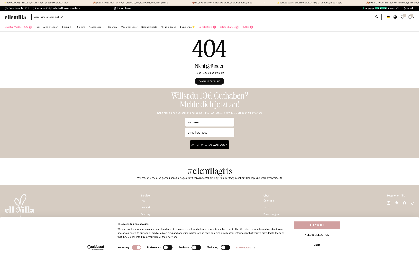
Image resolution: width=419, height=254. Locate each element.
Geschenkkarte (149, 27)
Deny (316, 244)
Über (266, 195)
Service (145, 195)
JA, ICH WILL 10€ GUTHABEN (209, 145)
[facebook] (404, 203)
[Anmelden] (395, 17)
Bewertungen (271, 214)
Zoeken (377, 17)
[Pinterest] (396, 203)
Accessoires (95, 27)
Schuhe (81, 27)
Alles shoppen (50, 27)
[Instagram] (388, 203)
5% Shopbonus (124, 8)
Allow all (317, 225)
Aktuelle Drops (168, 27)
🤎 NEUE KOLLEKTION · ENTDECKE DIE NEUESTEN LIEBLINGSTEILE (207, 2)
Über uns (268, 200)
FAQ (143, 200)
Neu (37, 27)
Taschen (112, 27)
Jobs (266, 207)
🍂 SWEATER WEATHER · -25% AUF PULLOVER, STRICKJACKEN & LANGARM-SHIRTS (115, 2)
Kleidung (66, 27)
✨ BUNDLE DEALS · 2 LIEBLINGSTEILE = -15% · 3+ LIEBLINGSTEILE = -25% (294, 2)
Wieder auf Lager (129, 27)
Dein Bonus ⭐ (187, 27)
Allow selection (317, 235)
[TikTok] (412, 203)
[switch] (168, 247)
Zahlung (145, 214)
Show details (243, 247)
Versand (145, 207)
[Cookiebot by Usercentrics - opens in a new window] (96, 247)
